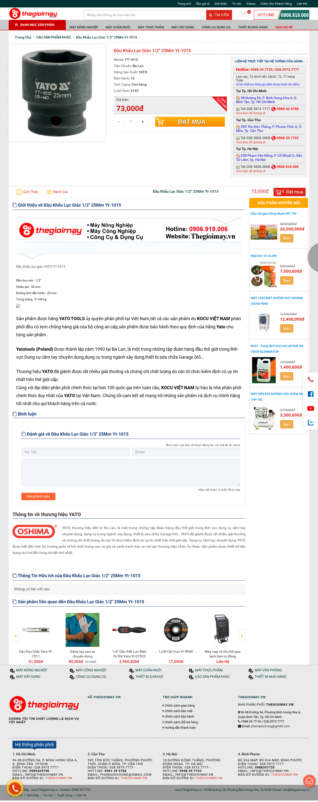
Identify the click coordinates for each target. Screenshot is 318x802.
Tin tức (236, 3)
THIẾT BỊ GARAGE (149, 677)
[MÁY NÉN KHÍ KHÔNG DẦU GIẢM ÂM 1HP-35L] (264, 418)
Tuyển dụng (65, 795)
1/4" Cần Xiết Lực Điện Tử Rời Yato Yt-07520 (129, 653)
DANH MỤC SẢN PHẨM (37, 25)
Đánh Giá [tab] (60, 191)
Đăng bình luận (38, 496)
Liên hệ (81, 795)
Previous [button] (15, 632)
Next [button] (242, 632)
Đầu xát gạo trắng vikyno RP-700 (273, 213)
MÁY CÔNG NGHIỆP (91, 670)
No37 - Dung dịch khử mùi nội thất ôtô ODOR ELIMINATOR (277, 348)
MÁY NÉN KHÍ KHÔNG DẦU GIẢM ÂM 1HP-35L (277, 396)
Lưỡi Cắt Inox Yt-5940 (176, 651)
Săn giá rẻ (202, 3)
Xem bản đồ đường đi (250, 113)
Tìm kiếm (221, 15)
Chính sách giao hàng (180, 705)
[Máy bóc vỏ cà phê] (264, 274)
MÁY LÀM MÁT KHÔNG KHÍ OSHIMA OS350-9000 (277, 301)
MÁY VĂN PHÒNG (268, 670)
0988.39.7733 (262, 70)
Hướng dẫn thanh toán (180, 727)
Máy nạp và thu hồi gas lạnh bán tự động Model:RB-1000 (222, 655)
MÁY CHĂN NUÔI (118, 27)
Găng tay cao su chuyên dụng (82, 653)
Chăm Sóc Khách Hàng (276, 3)
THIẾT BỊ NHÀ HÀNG (253, 27)
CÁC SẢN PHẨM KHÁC (212, 677)
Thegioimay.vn (58, 778)
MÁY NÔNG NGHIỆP (84, 27)
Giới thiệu (220, 3)
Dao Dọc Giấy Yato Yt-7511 (36, 653)
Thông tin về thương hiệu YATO (46, 514)
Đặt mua (191, 121)
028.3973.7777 (287, 70)
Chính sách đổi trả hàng (181, 722)
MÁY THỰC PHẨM (151, 27)
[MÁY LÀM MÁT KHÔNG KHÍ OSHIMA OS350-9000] (264, 322)
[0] (243, 15)
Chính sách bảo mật (179, 711)
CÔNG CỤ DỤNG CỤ (216, 27)
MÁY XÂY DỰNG (182, 27)
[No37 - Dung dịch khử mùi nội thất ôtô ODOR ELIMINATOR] (264, 370)
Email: (266, 726)
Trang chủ (184, 3)
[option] (35, 637)
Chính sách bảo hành (179, 716)
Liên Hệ (302, 3)
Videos (250, 3)
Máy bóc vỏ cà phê (264, 256)
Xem (286, 238)
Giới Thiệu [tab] (31, 191)
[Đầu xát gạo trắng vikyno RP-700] (264, 232)
